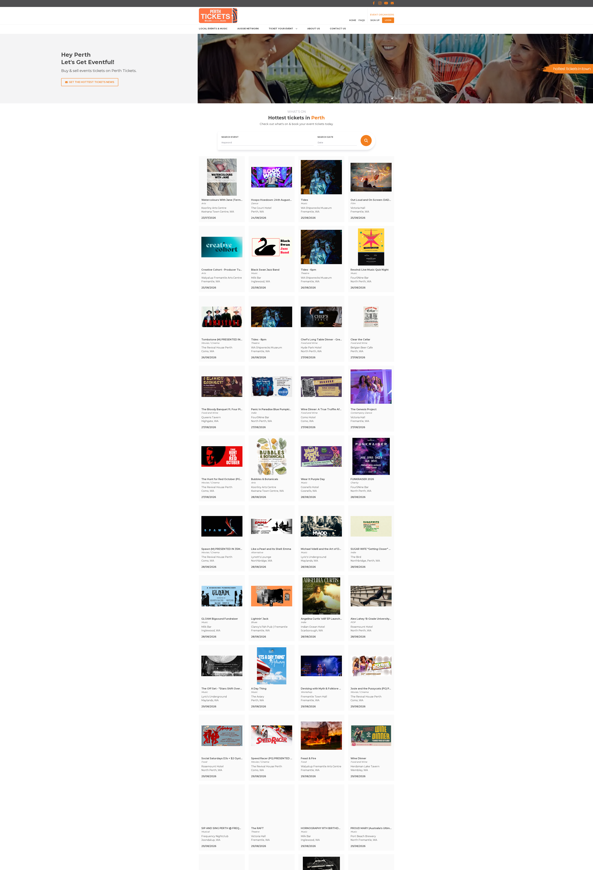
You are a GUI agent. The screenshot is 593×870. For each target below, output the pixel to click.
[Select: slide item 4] (396, 98)
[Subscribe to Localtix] (392, 3)
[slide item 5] (400, 98)
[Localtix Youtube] (386, 3)
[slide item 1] (384, 98)
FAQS (362, 20)
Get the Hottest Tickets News (91, 82)
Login (388, 20)
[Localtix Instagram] (380, 3)
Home (352, 20)
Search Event (230, 137)
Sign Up (375, 20)
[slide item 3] (392, 98)
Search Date (325, 137)
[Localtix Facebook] (374, 3)
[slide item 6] (404, 98)
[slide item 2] (388, 98)
